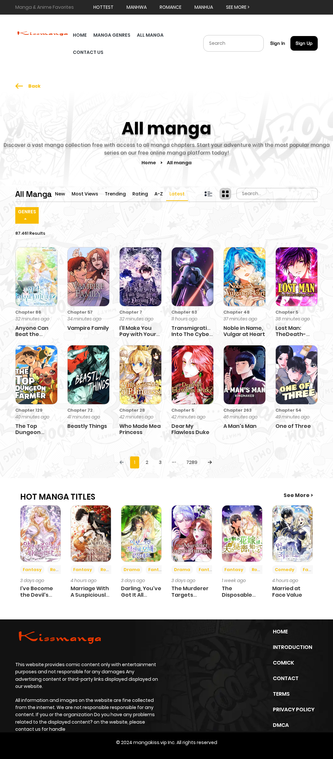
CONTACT (286, 678)
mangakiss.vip (150, 742)
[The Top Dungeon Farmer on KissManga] (36, 374)
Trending (115, 194)
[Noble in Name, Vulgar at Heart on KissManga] (244, 276)
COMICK (283, 662)
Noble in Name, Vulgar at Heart (244, 331)
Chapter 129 (28, 410)
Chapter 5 (286, 312)
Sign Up (304, 43)
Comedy (284, 569)
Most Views (85, 194)
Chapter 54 (288, 410)
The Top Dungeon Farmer (28, 432)
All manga (179, 162)
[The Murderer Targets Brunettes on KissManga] (192, 533)
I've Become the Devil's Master (36, 594)
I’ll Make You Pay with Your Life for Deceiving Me (137, 337)
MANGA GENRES (111, 35)
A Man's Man (240, 426)
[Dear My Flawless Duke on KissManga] (192, 374)
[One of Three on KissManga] (296, 374)
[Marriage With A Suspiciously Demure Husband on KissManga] (91, 533)
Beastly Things (87, 426)
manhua (203, 7)
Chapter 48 (236, 312)
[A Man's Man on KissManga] (244, 374)
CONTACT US (88, 52)
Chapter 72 (80, 410)
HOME (80, 35)
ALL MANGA (150, 35)
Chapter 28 (132, 410)
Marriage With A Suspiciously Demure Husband (90, 598)
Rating (140, 194)
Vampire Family (88, 328)
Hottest (103, 7)
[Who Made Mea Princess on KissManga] (140, 374)
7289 (191, 462)
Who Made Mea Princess (140, 429)
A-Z (158, 194)
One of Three (293, 426)
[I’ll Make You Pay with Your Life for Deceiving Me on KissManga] (140, 276)
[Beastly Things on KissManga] (88, 374)
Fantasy (32, 569)
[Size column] (225, 194)
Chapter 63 (184, 312)
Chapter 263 (237, 410)
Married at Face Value (287, 591)
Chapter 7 (130, 312)
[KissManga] (42, 33)
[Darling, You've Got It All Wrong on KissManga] (141, 533)
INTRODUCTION (292, 647)
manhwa (137, 7)
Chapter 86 (28, 312)
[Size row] (208, 194)
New (60, 194)
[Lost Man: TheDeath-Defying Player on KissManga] (296, 276)
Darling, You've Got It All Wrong (141, 594)
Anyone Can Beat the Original (31, 334)
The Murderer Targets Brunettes (189, 594)
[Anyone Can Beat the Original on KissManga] (36, 276)
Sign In (277, 43)
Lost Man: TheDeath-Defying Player (295, 334)
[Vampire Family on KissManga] (88, 276)
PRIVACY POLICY (293, 709)
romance (170, 7)
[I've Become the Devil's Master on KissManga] (40, 533)
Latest (177, 194)
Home (149, 162)
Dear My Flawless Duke (190, 429)
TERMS (281, 694)
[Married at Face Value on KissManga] (293, 533)
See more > (237, 7)
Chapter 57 (80, 312)
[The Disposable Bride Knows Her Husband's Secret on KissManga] (242, 533)
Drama (132, 569)
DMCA (281, 725)
